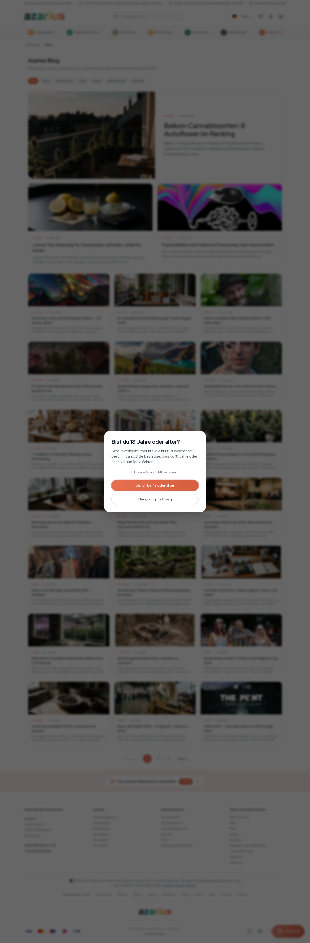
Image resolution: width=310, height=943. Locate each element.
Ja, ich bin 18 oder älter (155, 485)
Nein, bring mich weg (155, 499)
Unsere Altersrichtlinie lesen (155, 472)
